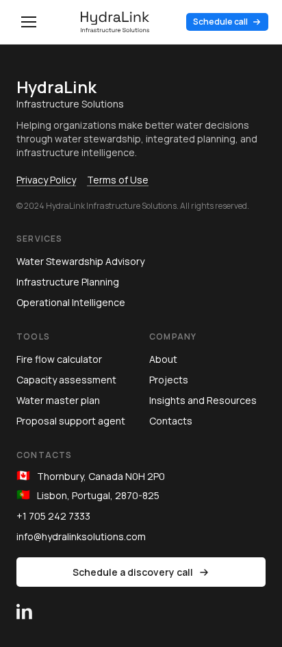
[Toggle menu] (29, 22)
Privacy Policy (46, 179)
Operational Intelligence (70, 302)
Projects (168, 379)
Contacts (170, 420)
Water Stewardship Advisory (80, 261)
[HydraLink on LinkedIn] (24, 603)
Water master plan (58, 400)
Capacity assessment (66, 379)
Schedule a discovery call (133, 572)
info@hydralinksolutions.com (81, 536)
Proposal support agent (70, 420)
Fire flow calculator (59, 359)
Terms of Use (118, 179)
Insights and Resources (203, 400)
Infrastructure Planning (67, 281)
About (163, 359)
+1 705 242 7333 (53, 515)
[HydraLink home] (115, 22)
